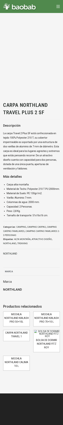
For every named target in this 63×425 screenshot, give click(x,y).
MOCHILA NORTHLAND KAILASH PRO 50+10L (16, 318)
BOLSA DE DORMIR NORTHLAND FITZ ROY (46, 344)
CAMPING (21, 227)
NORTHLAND (9, 243)
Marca (9, 271)
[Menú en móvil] (58, 6)
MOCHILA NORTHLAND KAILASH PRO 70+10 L (46, 318)
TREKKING (22, 243)
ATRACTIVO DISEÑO (42, 239)
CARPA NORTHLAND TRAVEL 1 (16, 334)
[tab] (31, 272)
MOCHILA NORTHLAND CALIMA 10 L (16, 362)
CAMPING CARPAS (36, 227)
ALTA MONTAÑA (22, 239)
